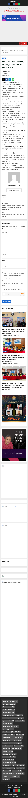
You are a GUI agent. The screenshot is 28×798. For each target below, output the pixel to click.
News (4, 58)
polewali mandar (9, 762)
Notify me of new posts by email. (13, 289)
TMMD (6, 776)
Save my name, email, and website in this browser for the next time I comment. (14, 275)
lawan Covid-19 (8, 735)
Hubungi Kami (18, 785)
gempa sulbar (8, 721)
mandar (17, 743)
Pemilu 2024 (8, 751)
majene (18, 737)
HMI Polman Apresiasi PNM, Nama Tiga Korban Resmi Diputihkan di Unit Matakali (13, 331)
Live (25, 43)
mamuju (7, 743)
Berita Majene (8, 707)
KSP (18, 732)
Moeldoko (18, 746)
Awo (5, 701)
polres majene (18, 765)
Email (4, 260)
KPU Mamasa (8, 732)
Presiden (20, 768)
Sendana (7, 771)
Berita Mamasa (9, 710)
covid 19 (7, 718)
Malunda (7, 740)
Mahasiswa (7, 737)
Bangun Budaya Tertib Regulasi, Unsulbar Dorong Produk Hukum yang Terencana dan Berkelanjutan (13, 358)
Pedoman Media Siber (13, 787)
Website (4, 267)
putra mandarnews (7, 335)
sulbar (20, 773)
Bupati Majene (8, 715)
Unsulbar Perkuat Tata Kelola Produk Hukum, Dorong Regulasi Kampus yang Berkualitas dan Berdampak (13, 386)
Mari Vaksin (8, 746)
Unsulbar (15, 776)
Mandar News (6, 71)
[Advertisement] (14, 30)
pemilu (6, 748)
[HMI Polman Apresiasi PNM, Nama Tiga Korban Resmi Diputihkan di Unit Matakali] (14, 319)
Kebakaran (7, 723)
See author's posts (14, 190)
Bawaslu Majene (9, 704)
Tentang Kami (9, 785)
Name (4, 254)
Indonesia (20, 721)
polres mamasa (9, 768)
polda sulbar (8, 760)
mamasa (17, 740)
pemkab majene (9, 754)
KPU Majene (8, 729)
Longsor (20, 735)
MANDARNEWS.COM (14, 10)
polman (7, 765)
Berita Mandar (8, 712)
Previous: (13, 206)
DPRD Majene (18, 718)
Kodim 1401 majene (10, 726)
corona (19, 715)
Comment (5, 232)
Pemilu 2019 (16, 748)
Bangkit (13, 701)
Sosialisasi (17, 771)
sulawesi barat (8, 773)
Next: (13, 214)
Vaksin (6, 779)
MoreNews (23, 794)
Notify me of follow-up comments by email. (12, 284)
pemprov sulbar (9, 757)
